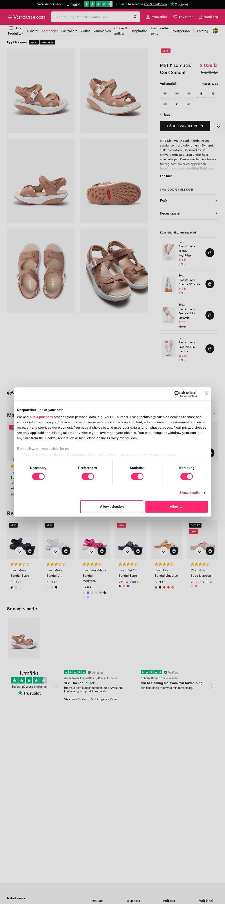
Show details (190, 493)
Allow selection (112, 507)
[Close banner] (206, 393)
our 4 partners (41, 417)
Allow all (176, 507)
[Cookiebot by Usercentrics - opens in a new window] (177, 394)
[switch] (88, 476)
